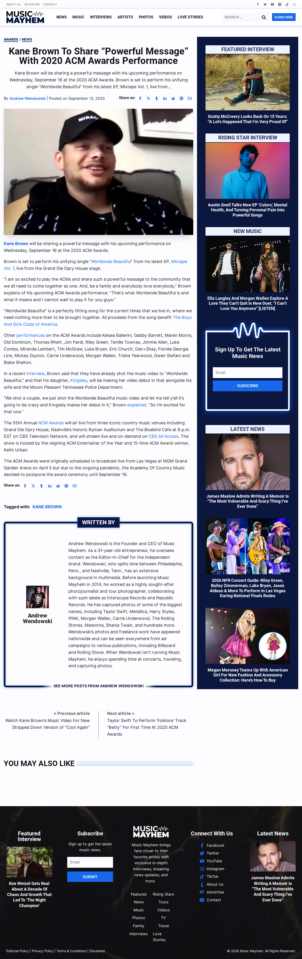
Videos (165, 17)
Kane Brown (47, 506)
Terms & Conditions (71, 951)
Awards (11, 39)
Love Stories (190, 17)
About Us (13, 4)
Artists (125, 17)
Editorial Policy (17, 951)
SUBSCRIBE (283, 17)
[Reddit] (173, 98)
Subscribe (247, 385)
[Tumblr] (156, 98)
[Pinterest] (181, 98)
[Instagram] (280, 4)
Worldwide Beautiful (111, 261)
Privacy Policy (43, 951)
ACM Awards (51, 422)
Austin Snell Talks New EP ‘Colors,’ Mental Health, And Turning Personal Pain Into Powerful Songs (247, 209)
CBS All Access (163, 436)
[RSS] (294, 4)
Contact (50, 4)
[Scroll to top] (290, 949)
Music (78, 17)
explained (136, 404)
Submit (90, 876)
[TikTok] (287, 4)
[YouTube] (272, 4)
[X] (148, 98)
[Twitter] (265, 4)
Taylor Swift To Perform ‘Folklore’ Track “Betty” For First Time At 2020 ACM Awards (146, 727)
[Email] (189, 98)
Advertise (32, 4)
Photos (146, 17)
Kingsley (78, 380)
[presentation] (248, 82)
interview (35, 373)
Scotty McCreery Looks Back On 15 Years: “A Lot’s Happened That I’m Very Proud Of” (248, 119)
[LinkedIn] (164, 98)
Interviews (101, 17)
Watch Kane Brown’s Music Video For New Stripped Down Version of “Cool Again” (47, 724)
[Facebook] (258, 4)
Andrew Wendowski (37, 618)
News (61, 17)
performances (31, 335)
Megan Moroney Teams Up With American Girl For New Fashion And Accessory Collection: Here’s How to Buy (248, 675)
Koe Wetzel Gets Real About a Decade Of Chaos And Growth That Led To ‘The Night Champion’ (29, 894)
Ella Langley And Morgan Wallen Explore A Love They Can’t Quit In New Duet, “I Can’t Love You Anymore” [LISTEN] (247, 303)
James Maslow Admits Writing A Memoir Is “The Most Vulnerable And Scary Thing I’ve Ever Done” (247, 501)
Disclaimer (97, 951)
